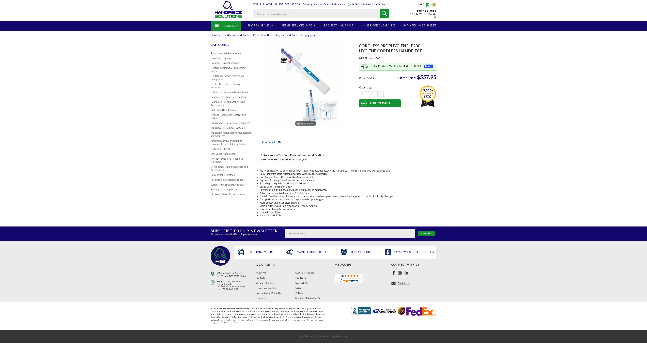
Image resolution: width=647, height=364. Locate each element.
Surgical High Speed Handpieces (228, 184)
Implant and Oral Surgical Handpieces (230, 123)
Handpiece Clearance (379, 25)
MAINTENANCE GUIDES (420, 25)
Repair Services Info (297, 25)
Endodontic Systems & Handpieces (229, 92)
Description (270, 142)
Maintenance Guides (311, 252)
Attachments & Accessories (226, 53)
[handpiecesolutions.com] (228, 9)
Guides (298, 288)
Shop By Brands (264, 283)
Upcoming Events (260, 252)
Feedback (300, 278)
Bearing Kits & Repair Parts (225, 189)
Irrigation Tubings (220, 148)
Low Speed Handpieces (223, 153)
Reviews (260, 298)
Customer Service (304, 273)
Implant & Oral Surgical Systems (228, 127)
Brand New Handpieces (223, 58)
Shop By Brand (259, 25)
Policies (299, 293)
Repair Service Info (266, 288)
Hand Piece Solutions (220, 256)
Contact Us (301, 283)
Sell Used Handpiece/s (307, 298)
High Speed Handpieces (223, 110)
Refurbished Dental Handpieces (228, 179)
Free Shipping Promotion (269, 293)
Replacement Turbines (223, 174)
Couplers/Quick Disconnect (226, 63)
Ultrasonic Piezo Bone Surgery (227, 194)
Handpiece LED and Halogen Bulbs (229, 97)
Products (227, 26)
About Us (261, 273)
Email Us (404, 283)
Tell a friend (360, 252)
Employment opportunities (413, 252)
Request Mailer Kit (338, 25)
